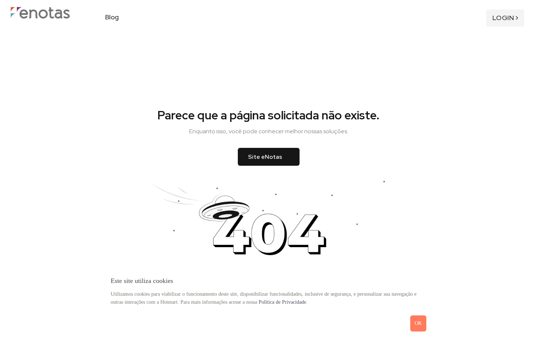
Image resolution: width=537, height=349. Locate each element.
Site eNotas (265, 157)
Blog (112, 17)
